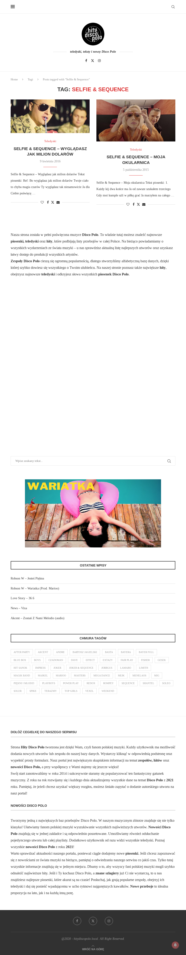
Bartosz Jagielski (85, 652)
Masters (80, 675)
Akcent (43, 652)
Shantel (148, 683)
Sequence (128, 683)
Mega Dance (101, 675)
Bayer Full (146, 652)
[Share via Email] (58, 202)
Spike (33, 691)
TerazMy (50, 691)
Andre (60, 652)
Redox (91, 683)
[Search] (173, 6)
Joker (57, 667)
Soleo (166, 683)
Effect (90, 660)
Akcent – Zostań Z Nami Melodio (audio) (37, 618)
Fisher (145, 660)
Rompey (108, 683)
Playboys (48, 683)
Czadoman (56, 660)
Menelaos (139, 675)
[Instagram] (99, 60)
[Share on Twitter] (52, 202)
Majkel (43, 675)
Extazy (108, 660)
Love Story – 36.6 (22, 598)
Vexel (89, 691)
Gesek (162, 660)
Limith (143, 667)
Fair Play (127, 660)
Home (14, 79)
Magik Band (22, 675)
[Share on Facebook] (48, 202)
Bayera (126, 652)
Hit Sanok (20, 667)
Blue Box (20, 660)
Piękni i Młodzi (24, 683)
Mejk (121, 675)
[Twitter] (92, 60)
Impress (40, 667)
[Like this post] (42, 202)
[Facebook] (86, 60)
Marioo (61, 675)
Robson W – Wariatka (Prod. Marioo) (35, 588)
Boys (37, 660)
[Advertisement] (45, 372)
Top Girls (71, 691)
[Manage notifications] (175, 945)
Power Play (71, 683)
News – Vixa (19, 608)
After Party (22, 652)
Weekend (108, 691)
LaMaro (125, 667)
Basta (109, 652)
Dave (74, 660)
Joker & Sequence (81, 667)
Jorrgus (106, 667)
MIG (156, 675)
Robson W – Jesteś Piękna (27, 578)
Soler (18, 691)
